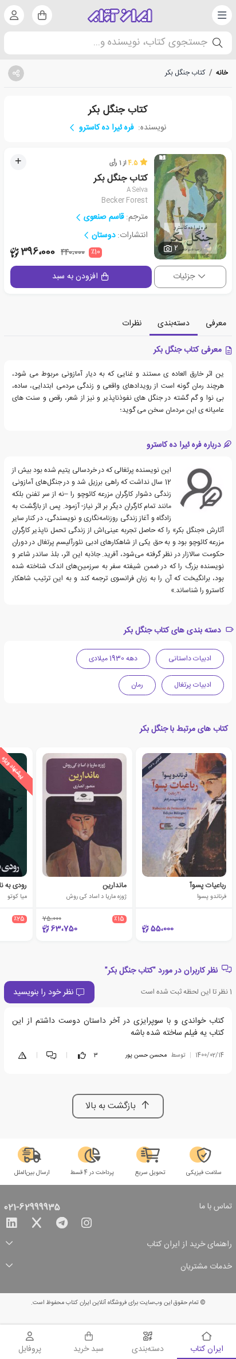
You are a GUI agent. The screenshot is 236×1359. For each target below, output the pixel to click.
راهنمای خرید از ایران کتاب (189, 1245)
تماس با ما (215, 1207)
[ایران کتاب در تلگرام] (61, 1225)
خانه (222, 72)
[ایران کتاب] (120, 15)
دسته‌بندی (174, 323)
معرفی (216, 323)
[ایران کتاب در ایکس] (36, 1225)
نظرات (131, 323)
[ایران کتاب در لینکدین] (11, 1225)
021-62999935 (32, 1207)
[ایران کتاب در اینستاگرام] (86, 1225)
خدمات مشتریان (206, 1267)
